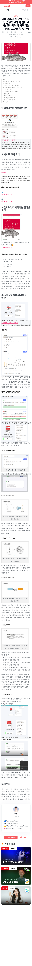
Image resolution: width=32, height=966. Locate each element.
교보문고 (3, 172)
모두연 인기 (25, 10)
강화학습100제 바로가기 (10, 323)
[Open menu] (3, 6)
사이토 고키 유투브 (6, 201)
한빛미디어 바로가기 (7, 247)
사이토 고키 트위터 (6, 195)
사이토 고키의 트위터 (9, 140)
